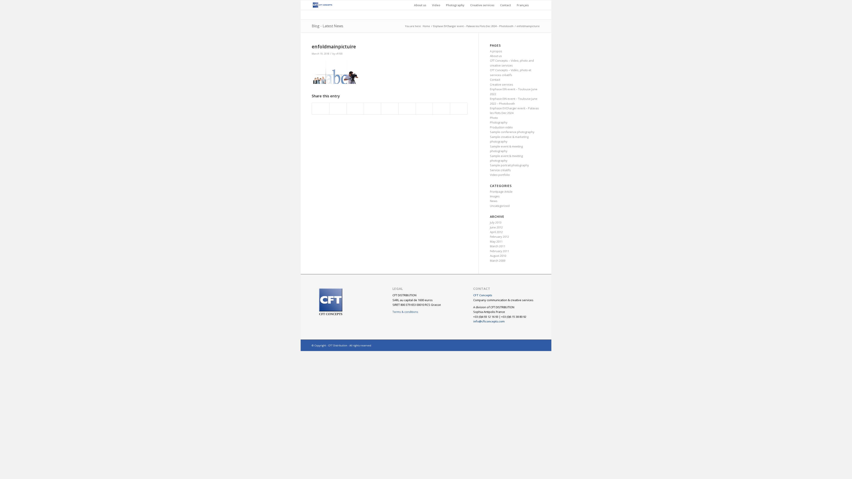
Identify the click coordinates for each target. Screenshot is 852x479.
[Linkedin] (530, 345)
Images (495, 196)
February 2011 (499, 251)
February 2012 (499, 237)
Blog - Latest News (327, 26)
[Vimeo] (537, 345)
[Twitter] (523, 345)
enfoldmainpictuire (334, 46)
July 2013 (495, 222)
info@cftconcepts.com (489, 321)
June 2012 (496, 227)
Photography (498, 122)
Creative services (501, 84)
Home (426, 26)
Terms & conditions (405, 312)
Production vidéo (501, 127)
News (493, 201)
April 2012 (496, 232)
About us (496, 56)
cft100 (339, 53)
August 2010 (498, 256)
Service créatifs (500, 170)
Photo (494, 118)
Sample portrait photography (509, 165)
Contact (495, 80)
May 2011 (496, 241)
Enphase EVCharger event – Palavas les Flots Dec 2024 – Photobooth (473, 26)
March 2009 (497, 261)
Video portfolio (500, 175)
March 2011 (497, 246)
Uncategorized (500, 206)
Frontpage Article (501, 192)
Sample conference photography (512, 132)
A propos (496, 51)
